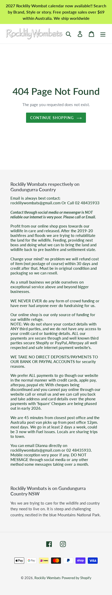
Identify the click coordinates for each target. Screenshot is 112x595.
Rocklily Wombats (47, 578)
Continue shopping (52, 117)
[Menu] (103, 34)
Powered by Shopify (76, 578)
